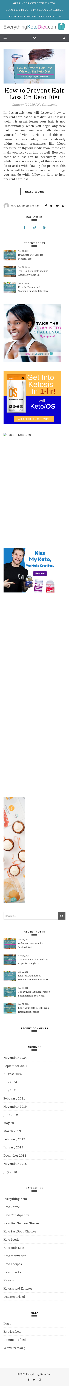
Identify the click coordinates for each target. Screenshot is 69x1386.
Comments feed (15, 1340)
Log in (8, 1323)
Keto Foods (11, 1239)
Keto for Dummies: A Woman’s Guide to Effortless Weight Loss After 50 (33, 289)
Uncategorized (14, 1297)
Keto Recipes (13, 1264)
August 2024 (13, 1074)
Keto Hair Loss (50, 16)
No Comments (47, 104)
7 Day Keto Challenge (47, 9)
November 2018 (15, 1164)
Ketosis (9, 1280)
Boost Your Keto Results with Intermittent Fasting (33, 1009)
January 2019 (13, 1147)
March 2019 (12, 1131)
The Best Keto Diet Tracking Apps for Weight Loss (33, 272)
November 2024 (15, 1058)
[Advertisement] (30, 694)
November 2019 (15, 1106)
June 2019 (11, 1115)
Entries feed (12, 1331)
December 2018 (15, 1155)
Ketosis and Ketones (18, 1288)
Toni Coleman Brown (24, 205)
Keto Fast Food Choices (20, 1231)
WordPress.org (14, 1348)
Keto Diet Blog (17, 9)
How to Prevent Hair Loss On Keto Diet (34, 93)
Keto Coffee (12, 1207)
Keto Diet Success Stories (21, 1223)
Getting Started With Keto (34, 3)
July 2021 (10, 1090)
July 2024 (10, 1082)
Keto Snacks (12, 1272)
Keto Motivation (15, 1256)
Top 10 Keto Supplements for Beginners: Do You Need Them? (34, 994)
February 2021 (14, 1098)
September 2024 (15, 1066)
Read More (34, 191)
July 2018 (10, 1172)
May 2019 (11, 1123)
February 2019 (14, 1139)
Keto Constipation (22, 16)
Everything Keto (15, 1199)
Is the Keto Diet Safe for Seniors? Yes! (30, 256)
